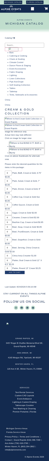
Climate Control (16, 62)
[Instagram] (16, 308)
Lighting (13, 75)
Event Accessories (17, 69)
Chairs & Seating (17, 59)
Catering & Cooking (18, 56)
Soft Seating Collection (19, 85)
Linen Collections (17, 79)
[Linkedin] (27, 308)
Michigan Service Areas (16, 428)
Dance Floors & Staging (20, 66)
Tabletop (13, 91)
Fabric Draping (16, 72)
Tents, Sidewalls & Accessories (23, 95)
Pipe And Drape (16, 82)
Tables (12, 88)
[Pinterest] (33, 308)
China (7, 100)
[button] (32, 8)
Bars (11, 53)
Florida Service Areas (16, 432)
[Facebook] (22, 308)
